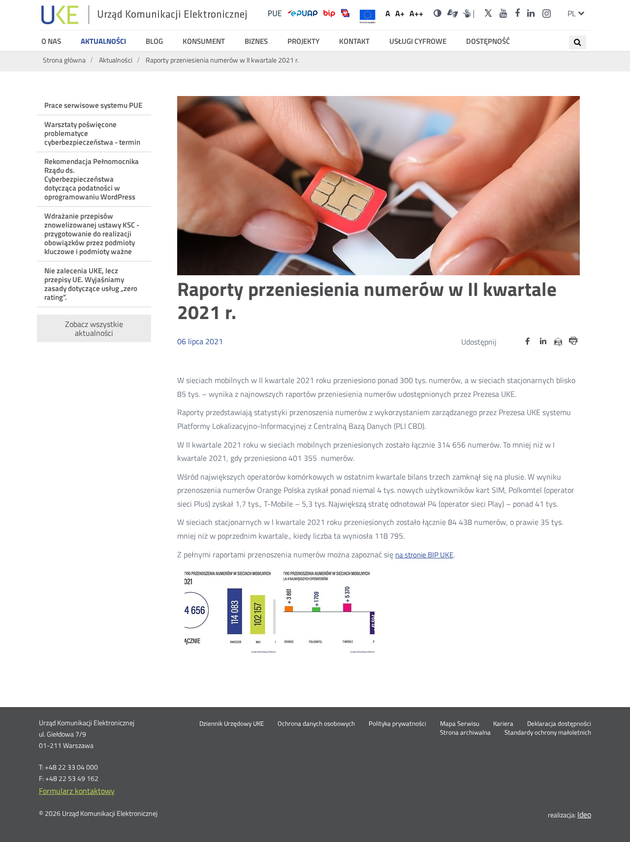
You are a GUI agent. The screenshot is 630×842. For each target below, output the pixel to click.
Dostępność (488, 41)
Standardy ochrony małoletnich (547, 732)
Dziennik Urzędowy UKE (231, 723)
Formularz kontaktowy (77, 791)
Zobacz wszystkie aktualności (94, 328)
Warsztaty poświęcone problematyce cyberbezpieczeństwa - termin (92, 133)
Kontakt (354, 41)
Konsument (204, 41)
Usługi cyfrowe (417, 41)
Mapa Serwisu (459, 723)
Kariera (503, 723)
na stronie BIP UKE (424, 555)
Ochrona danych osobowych (316, 723)
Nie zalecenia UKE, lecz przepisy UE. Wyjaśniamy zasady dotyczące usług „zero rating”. (90, 284)
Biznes (256, 41)
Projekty (303, 41)
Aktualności (103, 41)
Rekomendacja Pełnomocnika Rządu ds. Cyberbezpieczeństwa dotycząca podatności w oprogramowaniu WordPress (91, 179)
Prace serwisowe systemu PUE (93, 105)
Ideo (584, 814)
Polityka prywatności (397, 723)
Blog (154, 41)
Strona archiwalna (465, 732)
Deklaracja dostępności (559, 723)
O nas (51, 41)
